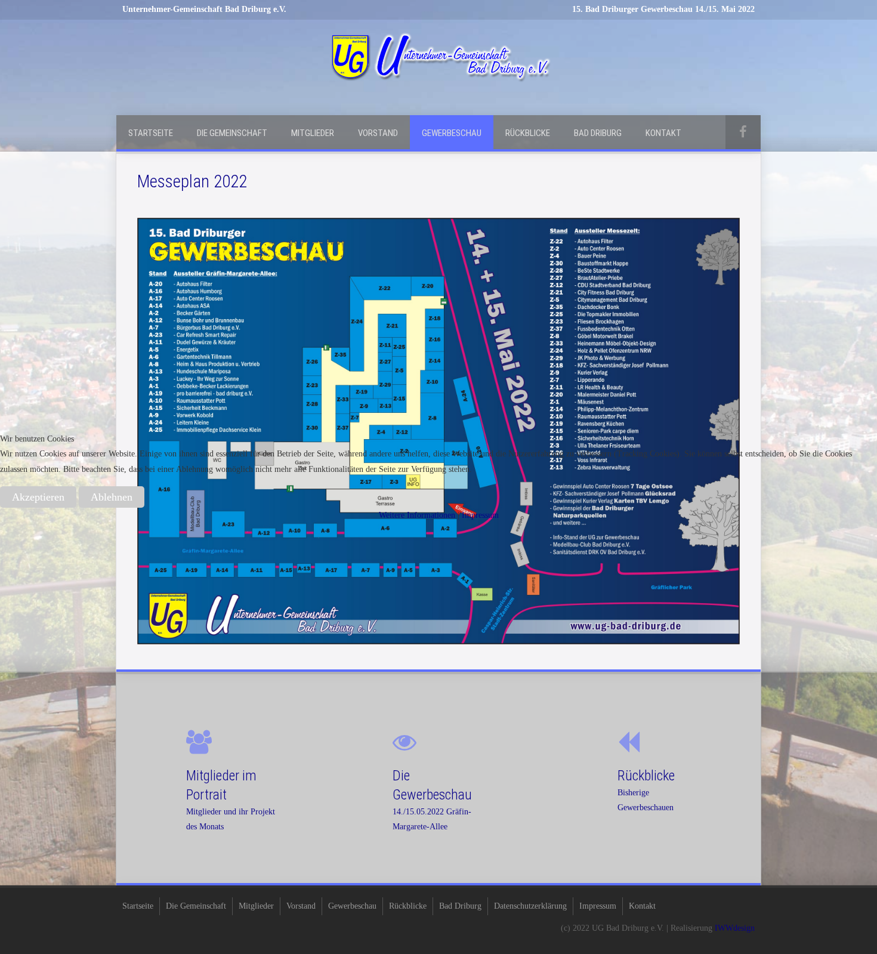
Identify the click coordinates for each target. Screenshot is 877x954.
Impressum (480, 515)
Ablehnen (111, 497)
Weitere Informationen (417, 515)
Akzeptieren (38, 497)
